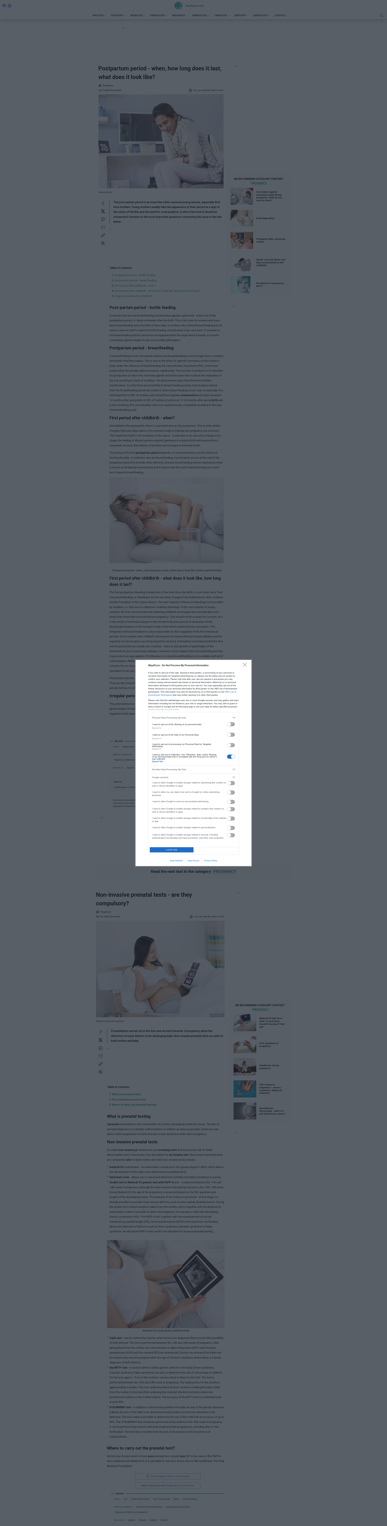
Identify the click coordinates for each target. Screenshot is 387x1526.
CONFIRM (171, 850)
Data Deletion (176, 860)
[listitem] (193, 717)
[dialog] (193, 763)
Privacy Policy (210, 860)
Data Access (193, 860)
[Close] (246, 665)
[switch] (231, 724)
